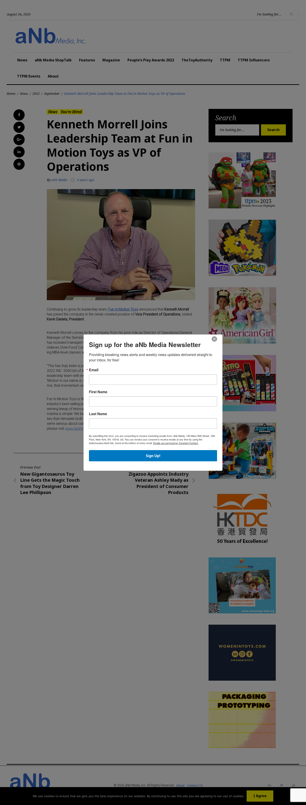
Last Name (98, 414)
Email (93, 370)
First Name (98, 392)
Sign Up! (153, 455)
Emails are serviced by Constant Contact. (175, 443)
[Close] (214, 339)
